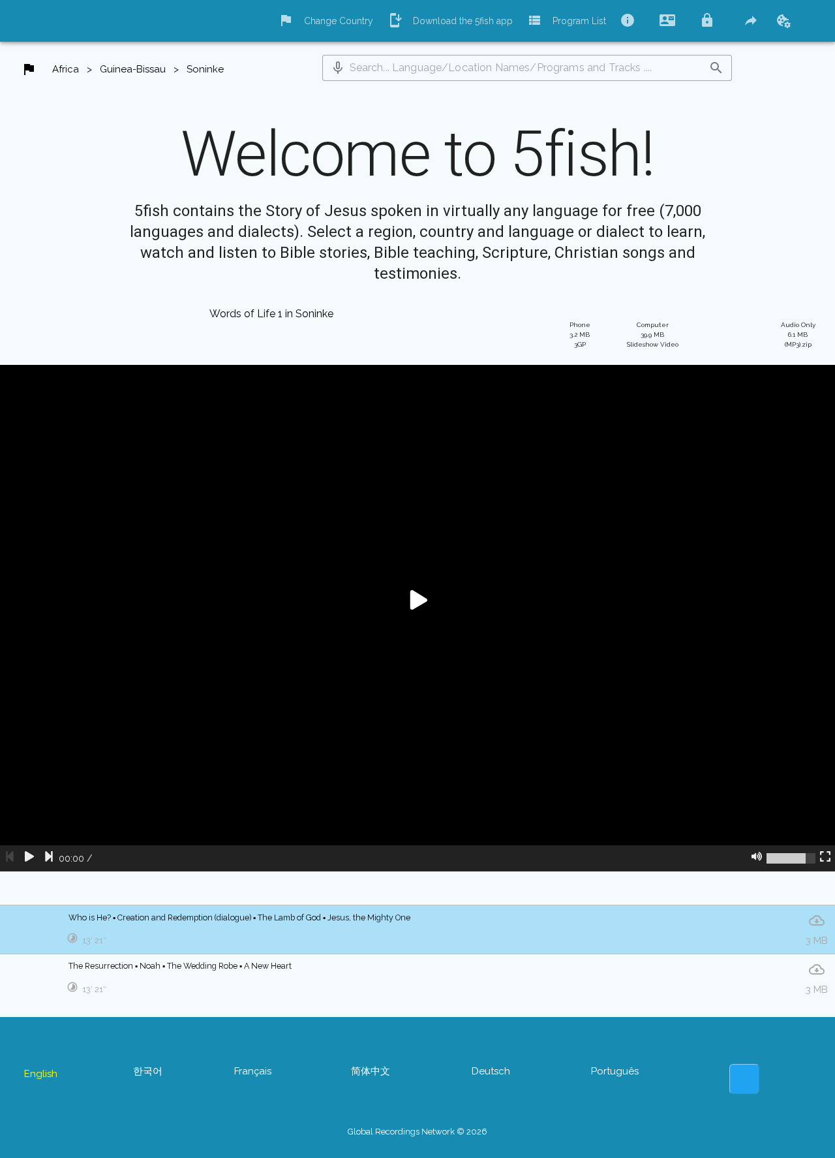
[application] (417, 618)
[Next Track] (49, 858)
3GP (579, 334)
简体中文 (370, 1071)
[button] (338, 68)
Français (252, 1071)
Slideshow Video (652, 334)
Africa (65, 69)
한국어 (147, 1071)
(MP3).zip (798, 334)
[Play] (29, 858)
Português (615, 1071)
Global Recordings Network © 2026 (417, 1131)
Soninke (205, 69)
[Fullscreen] (825, 858)
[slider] (791, 858)
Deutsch (491, 1071)
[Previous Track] (10, 858)
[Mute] (757, 858)
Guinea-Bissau (133, 69)
